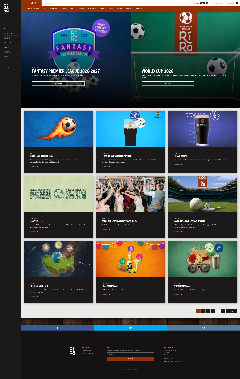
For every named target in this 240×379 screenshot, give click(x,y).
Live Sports (80, 9)
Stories (119, 9)
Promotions (92, 9)
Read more (47, 83)
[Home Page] (6, 10)
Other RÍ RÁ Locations (50, 3)
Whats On (7, 38)
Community (53, 9)
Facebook (57, 328)
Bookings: (201, 3)
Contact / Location (9, 68)
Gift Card (6, 65)
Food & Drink (8, 33)
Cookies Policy (86, 350)
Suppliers (129, 9)
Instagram (203, 328)
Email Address (112, 354)
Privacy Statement (87, 353)
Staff (111, 9)
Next (232, 311)
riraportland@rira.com (175, 361)
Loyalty (6, 47)
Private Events (9, 43)
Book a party (218, 3)
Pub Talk (7, 57)
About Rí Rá (8, 52)
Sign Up (130, 359)
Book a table (230, 3)
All (45, 9)
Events (64, 9)
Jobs (71, 9)
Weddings (139, 9)
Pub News (103, 9)
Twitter (130, 328)
